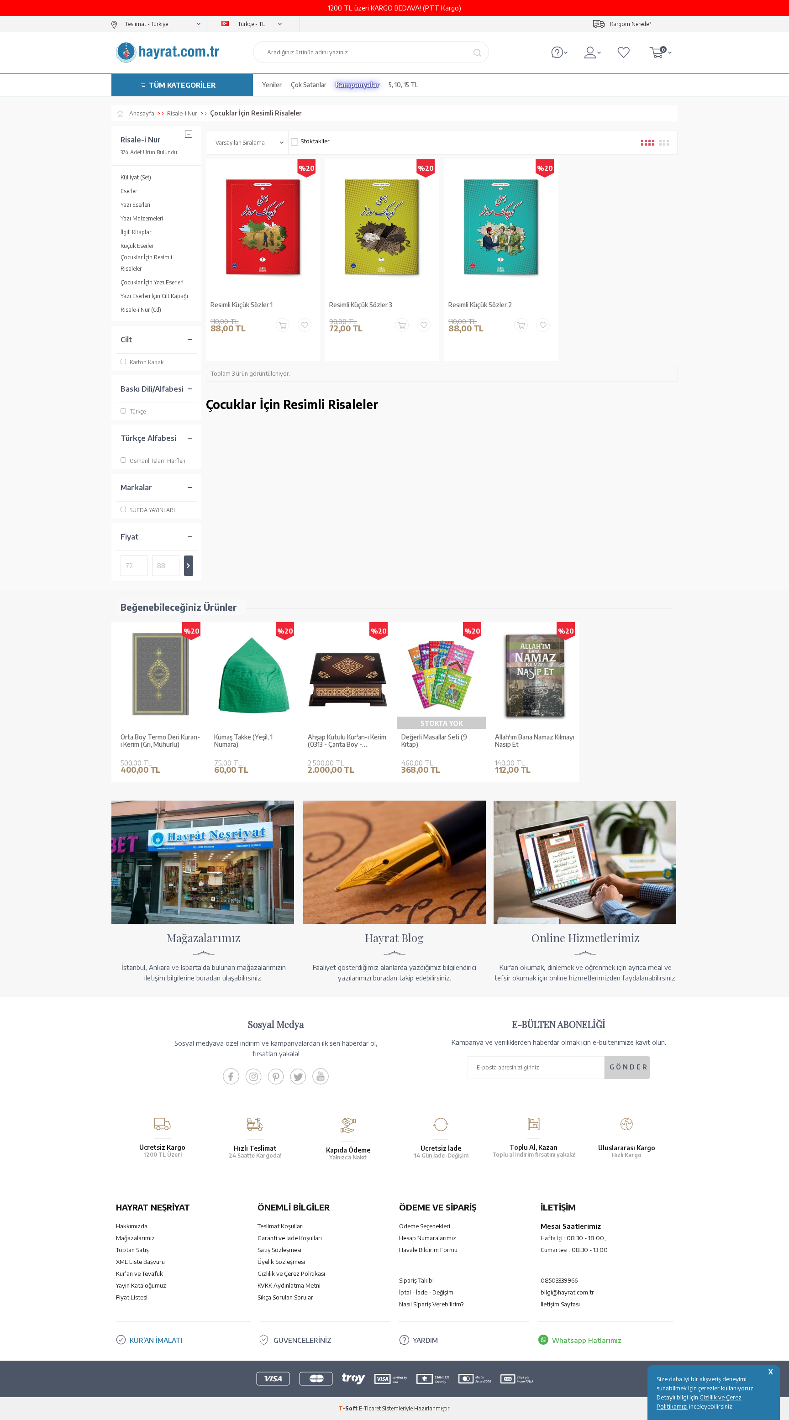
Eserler (129, 191)
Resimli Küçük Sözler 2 (480, 305)
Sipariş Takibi (416, 1280)
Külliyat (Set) (136, 177)
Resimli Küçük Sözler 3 (360, 305)
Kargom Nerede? (630, 24)
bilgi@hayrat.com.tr (567, 1292)
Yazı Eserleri (135, 204)
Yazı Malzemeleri (142, 218)
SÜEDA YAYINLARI (152, 510)
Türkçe (138, 411)
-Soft (348, 1408)
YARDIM (425, 1340)
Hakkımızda (131, 1226)
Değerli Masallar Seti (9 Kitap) (434, 741)
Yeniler (272, 85)
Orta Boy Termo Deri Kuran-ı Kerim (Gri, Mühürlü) (160, 741)
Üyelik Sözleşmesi (281, 1261)
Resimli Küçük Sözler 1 (241, 305)
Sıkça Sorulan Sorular (285, 1297)
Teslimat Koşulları (281, 1226)
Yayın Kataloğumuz (141, 1285)
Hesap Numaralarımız (427, 1238)
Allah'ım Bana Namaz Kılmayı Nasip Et (534, 741)
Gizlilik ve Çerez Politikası (291, 1273)
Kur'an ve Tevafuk (139, 1273)
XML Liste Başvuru (140, 1261)
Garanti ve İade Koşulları (290, 1238)
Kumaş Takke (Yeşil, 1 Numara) (243, 741)
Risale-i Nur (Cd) (141, 309)
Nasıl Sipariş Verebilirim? (431, 1304)
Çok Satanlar (308, 85)
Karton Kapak (146, 362)
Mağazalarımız (135, 1238)
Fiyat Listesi (131, 1297)
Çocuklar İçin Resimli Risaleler (146, 263)
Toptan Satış (132, 1249)
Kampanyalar (357, 85)
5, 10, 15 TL (403, 85)
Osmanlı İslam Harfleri (157, 460)
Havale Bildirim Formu (428, 1249)
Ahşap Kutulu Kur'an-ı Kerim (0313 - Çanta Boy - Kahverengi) (347, 741)
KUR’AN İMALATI (156, 1340)
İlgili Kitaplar (136, 232)
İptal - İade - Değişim (426, 1292)
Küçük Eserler (137, 245)
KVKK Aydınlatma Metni (289, 1285)
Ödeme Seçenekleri (424, 1226)
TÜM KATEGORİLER (182, 85)
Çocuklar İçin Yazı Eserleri (152, 282)
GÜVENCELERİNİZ (302, 1340)
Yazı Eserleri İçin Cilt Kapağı (154, 296)
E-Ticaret (370, 1408)
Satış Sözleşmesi (279, 1249)
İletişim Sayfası (560, 1304)
